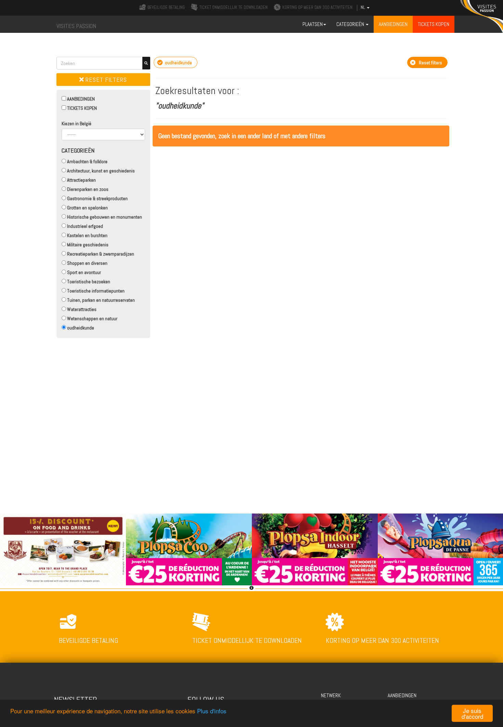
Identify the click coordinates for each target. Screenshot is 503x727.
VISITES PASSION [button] (76, 26)
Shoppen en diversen (86, 263)
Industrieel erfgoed (84, 226)
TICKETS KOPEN (81, 108)
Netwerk (331, 695)
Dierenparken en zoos (87, 189)
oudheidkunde (80, 328)
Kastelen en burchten (86, 235)
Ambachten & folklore (86, 161)
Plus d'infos (212, 710)
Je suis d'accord (472, 713)
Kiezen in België (76, 123)
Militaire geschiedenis (87, 245)
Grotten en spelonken (87, 208)
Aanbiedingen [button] (393, 24)
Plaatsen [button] (312, 24)
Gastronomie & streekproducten (97, 198)
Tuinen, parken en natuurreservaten (100, 300)
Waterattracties (81, 309)
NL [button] (363, 7)
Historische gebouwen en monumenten (104, 217)
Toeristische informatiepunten (95, 291)
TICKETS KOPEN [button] (433, 24)
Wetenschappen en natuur (91, 318)
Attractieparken (81, 180)
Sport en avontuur (83, 272)
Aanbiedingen (402, 695)
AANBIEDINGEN (80, 99)
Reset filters (105, 79)
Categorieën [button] (350, 24)
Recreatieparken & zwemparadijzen (100, 254)
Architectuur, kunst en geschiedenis (100, 171)
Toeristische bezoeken (88, 281)
